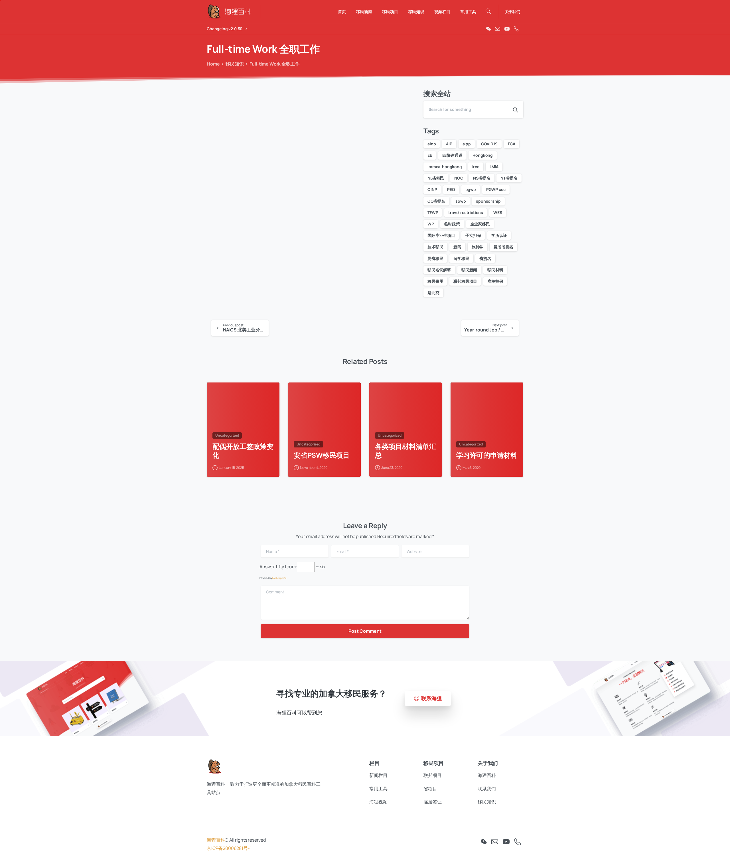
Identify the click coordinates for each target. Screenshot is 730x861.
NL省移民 (435, 178)
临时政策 (452, 224)
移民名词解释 (439, 269)
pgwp (470, 189)
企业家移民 (480, 224)
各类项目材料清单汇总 (405, 450)
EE (429, 155)
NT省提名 (508, 178)
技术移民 (435, 246)
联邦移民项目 (465, 281)
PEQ (451, 189)
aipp (467, 143)
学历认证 (499, 235)
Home (213, 64)
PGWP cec (496, 189)
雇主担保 (495, 281)
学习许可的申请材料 (486, 455)
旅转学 (478, 246)
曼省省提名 (503, 246)
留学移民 (461, 258)
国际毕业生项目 (441, 235)
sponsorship (488, 201)
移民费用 (435, 281)
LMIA (494, 166)
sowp (460, 201)
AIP (449, 143)
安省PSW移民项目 (322, 455)
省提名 (485, 258)
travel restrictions (465, 212)
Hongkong (483, 155)
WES (497, 212)
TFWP (432, 212)
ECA (512, 143)
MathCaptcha (279, 577)
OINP (432, 189)
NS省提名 (481, 178)
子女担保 (473, 235)
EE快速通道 (452, 155)
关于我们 (512, 11)
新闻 (457, 246)
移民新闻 (469, 269)
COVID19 (489, 143)
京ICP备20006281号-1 (229, 848)
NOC (458, 178)
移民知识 (235, 64)
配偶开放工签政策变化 (242, 450)
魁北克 (433, 292)
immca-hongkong (444, 166)
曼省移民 (435, 258)
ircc (475, 166)
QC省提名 (436, 201)
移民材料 (495, 269)
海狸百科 (216, 840)
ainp (431, 143)
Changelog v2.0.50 (225, 29)
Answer (267, 566)
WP (430, 224)
